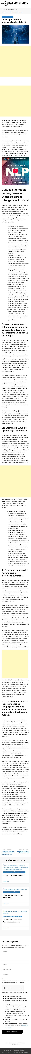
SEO (7, 1043)
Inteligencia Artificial (7, 16)
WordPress (12, 1043)
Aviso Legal (7, 1050)
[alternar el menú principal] (2, 3)
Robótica (17, 892)
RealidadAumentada (20, 872)
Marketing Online (15, 1044)
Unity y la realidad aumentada (14, 875)
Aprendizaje (6, 916)
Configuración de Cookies (21, 1052)
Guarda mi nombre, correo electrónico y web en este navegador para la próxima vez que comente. (15, 981)
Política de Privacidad (19, 1050)
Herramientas (21, 1043)
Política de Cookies (6, 1052)
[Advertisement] (15, 61)
